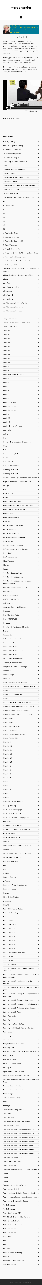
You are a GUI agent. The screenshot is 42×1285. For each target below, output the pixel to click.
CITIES (6, 490)
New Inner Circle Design (12, 825)
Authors (6, 434)
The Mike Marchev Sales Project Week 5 (18, 1133)
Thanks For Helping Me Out (13, 1110)
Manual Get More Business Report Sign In (19, 686)
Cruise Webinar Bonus (11, 533)
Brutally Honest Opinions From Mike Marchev (20, 478)
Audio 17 (6, 358)
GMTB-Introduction (10, 595)
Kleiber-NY (7, 671)
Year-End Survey (9, 1265)
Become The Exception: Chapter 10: (17, 442)
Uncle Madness (9, 1205)
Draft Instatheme (10, 557)
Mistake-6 (7, 786)
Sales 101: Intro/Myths (12, 913)
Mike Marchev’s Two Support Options (17, 714)
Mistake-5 (7, 782)
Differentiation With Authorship (15, 549)
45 (4, 209)
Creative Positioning (11, 517)
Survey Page (8, 1094)
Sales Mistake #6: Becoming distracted (18, 1000)
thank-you (7, 1106)
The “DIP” (7, 1114)
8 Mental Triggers (10, 245)
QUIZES (6, 873)
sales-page (7, 1036)
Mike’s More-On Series (12, 726)
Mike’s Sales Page (10, 730)
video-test (7, 1237)
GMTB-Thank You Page (12, 599)
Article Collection (10, 327)
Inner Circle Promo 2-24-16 (13, 651)
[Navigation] (21, 17)
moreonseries (21, 7)
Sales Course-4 (9, 941)
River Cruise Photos (11, 897)
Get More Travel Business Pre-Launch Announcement (18, 582)
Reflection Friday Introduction (15, 885)
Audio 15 (6, 351)
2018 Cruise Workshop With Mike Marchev (19, 185)
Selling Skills (8, 1056)
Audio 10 (6, 331)
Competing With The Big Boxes (15, 509)
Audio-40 (6, 422)
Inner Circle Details (10, 643)
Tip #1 (5, 1173)
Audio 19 (6, 362)
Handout (6, 611)
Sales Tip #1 (7, 1020)
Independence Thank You (13, 639)
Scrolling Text (8, 1048)
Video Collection (9, 1229)
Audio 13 (6, 343)
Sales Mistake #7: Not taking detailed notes (20, 1004)
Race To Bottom (9, 877)
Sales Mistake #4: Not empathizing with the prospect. (20, 988)
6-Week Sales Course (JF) (13, 241)
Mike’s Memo (8, 718)
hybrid (5, 631)
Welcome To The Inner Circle (14, 1261)
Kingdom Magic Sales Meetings (15, 667)
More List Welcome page (12, 810)
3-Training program (10, 193)
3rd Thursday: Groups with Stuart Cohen (18, 197)
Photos (6, 841)
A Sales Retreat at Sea (12, 249)
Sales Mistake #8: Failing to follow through (19, 1008)
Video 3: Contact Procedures (14, 1225)
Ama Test (6, 283)
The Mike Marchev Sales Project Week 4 (18, 1130)
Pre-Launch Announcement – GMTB (17, 845)
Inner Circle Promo (10, 647)
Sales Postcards (9, 1016)
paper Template (9, 833)
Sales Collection (9, 925)
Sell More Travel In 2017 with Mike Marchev (19, 1052)
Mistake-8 (7, 794)
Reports (6, 893)
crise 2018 (7, 521)
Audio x (6, 414)
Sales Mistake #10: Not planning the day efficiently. (18, 969)
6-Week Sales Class (10, 233)
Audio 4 (6, 378)
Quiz (5, 869)
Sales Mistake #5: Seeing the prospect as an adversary (20, 995)
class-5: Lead (8, 494)
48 (4, 221)
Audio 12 (6, 339)
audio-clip (7, 430)
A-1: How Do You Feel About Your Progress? (20, 261)
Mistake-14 (7, 762)
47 (4, 217)
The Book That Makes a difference (16, 1122)
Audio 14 (6, 347)
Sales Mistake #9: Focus (12, 1012)
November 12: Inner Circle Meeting (16, 829)
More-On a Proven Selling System (16, 818)
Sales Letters (8, 960)
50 (4, 229)
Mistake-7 (7, 790)
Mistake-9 (7, 798)
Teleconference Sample (12, 1098)
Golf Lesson (8, 603)
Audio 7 (6, 390)
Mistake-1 (7, 742)
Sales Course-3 (9, 937)
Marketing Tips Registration (14, 694)
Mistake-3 (7, 774)
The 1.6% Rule (8, 1118)
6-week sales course (11, 237)
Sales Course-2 (9, 933)
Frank (5, 569)
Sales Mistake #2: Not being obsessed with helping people (19, 976)
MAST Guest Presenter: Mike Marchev (17, 702)
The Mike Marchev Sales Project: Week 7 (18, 1145)
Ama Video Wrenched (11, 287)
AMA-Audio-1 (8, 295)
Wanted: (6, 1249)
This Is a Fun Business (12, 1161)
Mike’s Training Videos (11, 738)
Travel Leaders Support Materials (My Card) (20, 1197)
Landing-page (8, 675)
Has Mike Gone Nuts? (11, 615)
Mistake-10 (7, 746)
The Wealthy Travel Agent (13, 1157)
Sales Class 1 (8, 917)
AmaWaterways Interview (13, 307)
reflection (7, 881)
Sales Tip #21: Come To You (13, 1024)
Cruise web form (9, 529)
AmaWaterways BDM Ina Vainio (15, 303)
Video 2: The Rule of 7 (11, 1221)
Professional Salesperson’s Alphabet (17, 853)
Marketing (7, 690)
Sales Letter (8, 957)
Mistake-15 (7, 766)
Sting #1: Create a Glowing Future (16, 1076)
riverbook (7, 901)
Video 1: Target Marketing (13, 146)
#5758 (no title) (9, 142)
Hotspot (6, 623)
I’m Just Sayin (8, 635)
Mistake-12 (7, 754)
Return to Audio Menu (11, 119)
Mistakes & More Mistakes (13, 802)
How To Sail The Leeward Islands (16, 627)
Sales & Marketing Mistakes (13, 909)
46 (4, 213)
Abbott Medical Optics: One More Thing (18, 275)
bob (4, 450)
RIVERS (6, 905)
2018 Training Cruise (11, 189)
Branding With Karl (10, 470)
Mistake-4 (7, 778)
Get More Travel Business (13, 577)
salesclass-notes (9, 1040)
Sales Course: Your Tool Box (14, 953)
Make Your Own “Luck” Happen (15, 683)
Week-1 (6, 1257)
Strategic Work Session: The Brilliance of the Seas (20, 1081)
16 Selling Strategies (11, 158)
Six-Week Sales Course (12, 1064)
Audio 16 (6, 355)
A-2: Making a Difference (12, 265)
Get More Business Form (12, 573)
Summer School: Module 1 (13, 1090)
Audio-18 (6, 418)
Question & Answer (10, 861)
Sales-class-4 (8, 1032)
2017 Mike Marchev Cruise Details (16, 177)
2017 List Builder (9, 173)
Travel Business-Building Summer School (19, 1193)
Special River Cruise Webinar (14, 1072)
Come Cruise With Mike (12, 501)
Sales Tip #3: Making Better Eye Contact (18, 1028)
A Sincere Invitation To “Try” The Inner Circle (20, 253)
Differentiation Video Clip (13, 545)
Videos (6, 1241)
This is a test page (10, 1165)
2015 (5, 166)
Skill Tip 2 (7, 1068)
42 (4, 201)
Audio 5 (6, 382)
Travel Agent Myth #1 (11, 1189)
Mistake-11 (7, 750)
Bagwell (6, 438)
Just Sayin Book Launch (12, 663)
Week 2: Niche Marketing (12, 1253)
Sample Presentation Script (14, 1044)
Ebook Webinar (9, 561)
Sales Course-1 (9, 929)
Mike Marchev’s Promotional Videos (16, 710)
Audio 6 (6, 386)
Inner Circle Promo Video (12, 655)
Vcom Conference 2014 (12, 1213)
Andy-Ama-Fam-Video (11, 319)
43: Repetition (8, 205)
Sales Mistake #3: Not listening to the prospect (17, 982)
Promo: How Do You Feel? (13, 857)
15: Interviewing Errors (12, 154)
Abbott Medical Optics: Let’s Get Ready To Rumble (19, 270)
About (5, 279)
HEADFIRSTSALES (10, 619)
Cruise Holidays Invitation (13, 525)
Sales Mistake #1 (9, 964)
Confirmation (8, 513)
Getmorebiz (7, 591)
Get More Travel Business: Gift (15, 587)
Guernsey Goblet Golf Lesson (14, 607)
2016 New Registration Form (14, 169)
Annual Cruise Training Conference (16, 323)
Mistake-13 (7, 758)
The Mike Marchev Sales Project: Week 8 (18, 1149)
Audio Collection (9, 406)
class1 (5, 497)
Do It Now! (7, 553)
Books (5, 458)
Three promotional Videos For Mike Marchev (20, 1169)
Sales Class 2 (8, 921)
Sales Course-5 (9, 945)
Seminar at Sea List (10, 1060)
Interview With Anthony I (13, 659)
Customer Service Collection (14, 537)
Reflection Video (9, 889)
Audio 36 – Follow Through (13, 374)
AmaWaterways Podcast (12, 311)
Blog (5, 446)
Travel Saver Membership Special (16, 1201)
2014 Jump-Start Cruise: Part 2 (15, 162)
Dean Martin (8, 541)
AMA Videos (7, 291)
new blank (7, 821)
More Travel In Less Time (13, 814)
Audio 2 (6, 366)
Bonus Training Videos (12, 454)
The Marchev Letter (11, 1126)
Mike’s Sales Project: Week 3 (14, 734)
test (5, 1102)
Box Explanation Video (12, 466)
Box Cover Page (9, 462)
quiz (5, 865)
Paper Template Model (11, 837)
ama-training (8, 299)
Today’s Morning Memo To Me (14, 1185)
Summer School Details (12, 1086)
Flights (6, 565)
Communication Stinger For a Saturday (18, 505)
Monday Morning (9, 806)
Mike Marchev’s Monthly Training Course (18, 706)
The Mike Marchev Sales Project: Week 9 (18, 1153)
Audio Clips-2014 (9, 402)
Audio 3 (6, 370)
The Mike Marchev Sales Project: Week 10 (19, 1137)
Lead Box (7, 679)
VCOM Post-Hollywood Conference (16, 1217)
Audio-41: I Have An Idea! (12, 426)
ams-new (6, 315)
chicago (6, 486)
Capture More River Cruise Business (17, 482)
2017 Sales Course (10, 181)
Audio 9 (6, 398)
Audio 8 (6, 394)
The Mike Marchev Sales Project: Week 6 (18, 1141)
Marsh (5, 698)
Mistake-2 (7, 770)
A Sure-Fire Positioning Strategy (15, 257)
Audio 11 (6, 335)
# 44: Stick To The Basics (12, 150)
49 (4, 225)
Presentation (8, 849)
